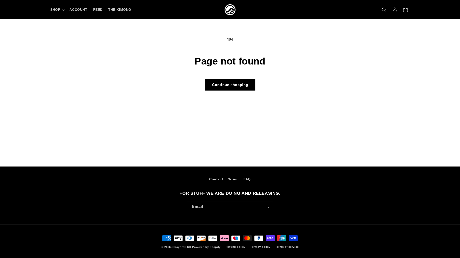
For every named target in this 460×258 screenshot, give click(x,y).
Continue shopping (230, 85)
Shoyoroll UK (181, 247)
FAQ (247, 179)
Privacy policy (260, 246)
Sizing (233, 179)
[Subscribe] (267, 206)
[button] (57, 10)
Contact (216, 179)
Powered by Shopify (206, 247)
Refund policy (236, 246)
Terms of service (287, 246)
